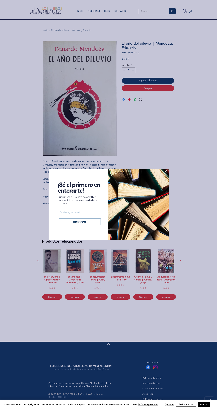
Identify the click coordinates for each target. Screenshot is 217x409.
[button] (166, 171)
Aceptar (203, 404)
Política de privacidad (148, 404)
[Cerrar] (213, 404)
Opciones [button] (169, 404)
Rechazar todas (186, 404)
